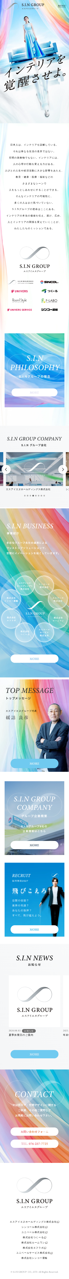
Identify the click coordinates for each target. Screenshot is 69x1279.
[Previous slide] (6, 469)
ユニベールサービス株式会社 (33, 1253)
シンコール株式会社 (33, 1227)
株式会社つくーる (33, 1237)
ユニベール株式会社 (33, 1232)
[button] (25, 495)
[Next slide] (62, 469)
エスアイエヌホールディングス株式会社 (33, 1222)
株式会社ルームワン (33, 1242)
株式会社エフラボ (33, 1248)
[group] (34, 1008)
